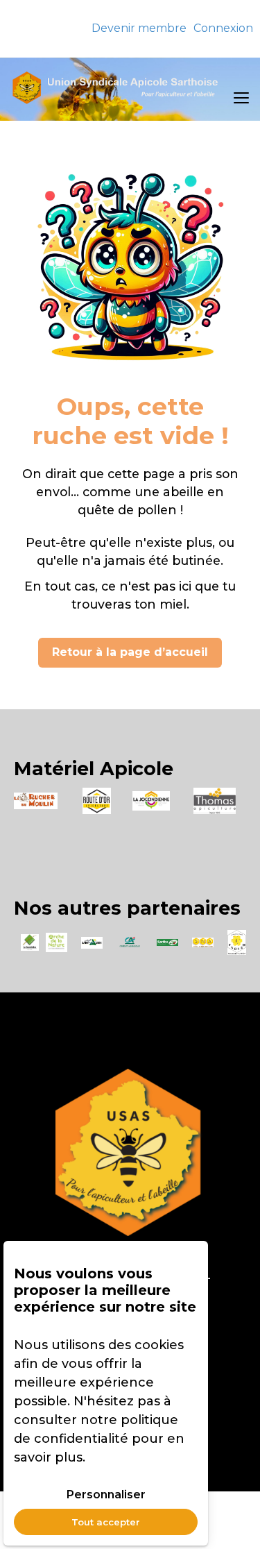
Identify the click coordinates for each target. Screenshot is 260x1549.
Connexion (223, 28)
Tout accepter (105, 1521)
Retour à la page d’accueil (130, 652)
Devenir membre (139, 28)
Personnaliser (106, 1494)
